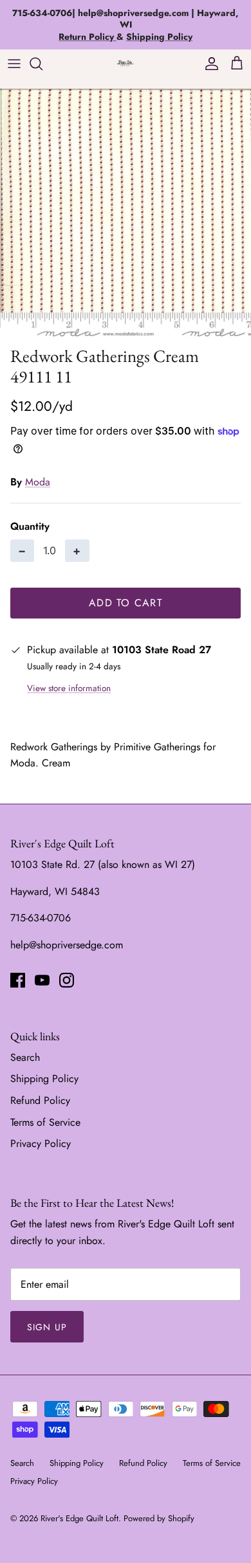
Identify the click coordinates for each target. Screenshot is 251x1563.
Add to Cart (125, 602)
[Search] (42, 64)
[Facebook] (17, 980)
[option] (125, 214)
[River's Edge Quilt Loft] (125, 63)
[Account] (208, 64)
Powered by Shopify (159, 1518)
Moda (37, 481)
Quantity (30, 526)
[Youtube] (42, 980)
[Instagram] (66, 980)
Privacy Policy (40, 1143)
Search (25, 1057)
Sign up (47, 1327)
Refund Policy (40, 1100)
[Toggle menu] (14, 64)
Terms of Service (45, 1122)
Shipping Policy (44, 1078)
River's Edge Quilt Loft (79, 1518)
